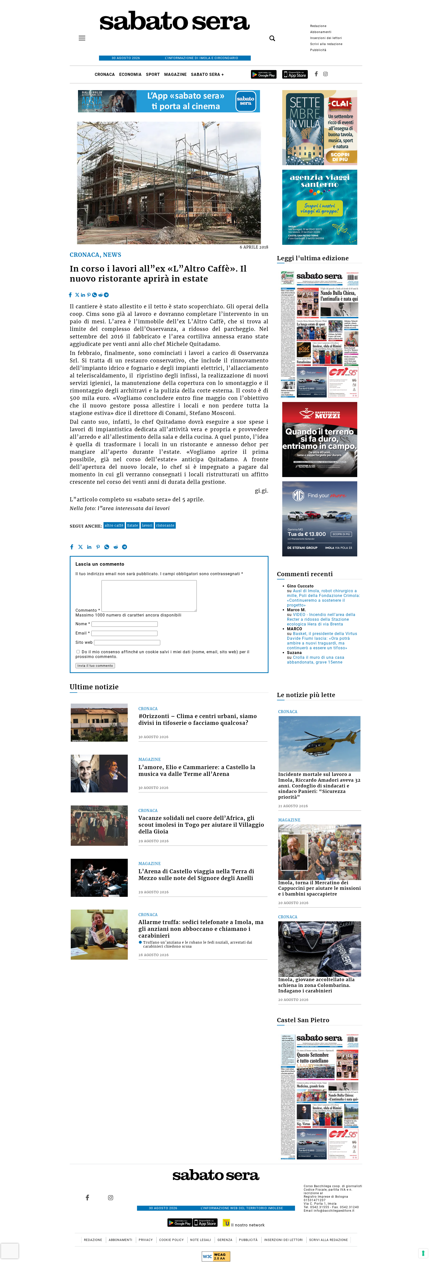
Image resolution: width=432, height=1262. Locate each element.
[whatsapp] (94, 293)
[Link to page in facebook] (87, 1197)
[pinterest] (88, 293)
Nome (83, 623)
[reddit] (100, 293)
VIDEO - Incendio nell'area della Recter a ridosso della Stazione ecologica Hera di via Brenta (321, 619)
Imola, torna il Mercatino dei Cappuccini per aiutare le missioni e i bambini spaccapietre (319, 888)
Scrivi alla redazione (326, 44)
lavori (147, 525)
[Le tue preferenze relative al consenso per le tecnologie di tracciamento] (423, 1253)
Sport (153, 74)
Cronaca (105, 74)
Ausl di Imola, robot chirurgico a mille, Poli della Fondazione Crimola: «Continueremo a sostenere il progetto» (323, 597)
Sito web (84, 642)
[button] (264, 35)
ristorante (165, 525)
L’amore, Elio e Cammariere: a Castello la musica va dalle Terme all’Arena (197, 770)
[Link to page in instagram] (111, 1197)
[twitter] (77, 293)
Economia (130, 74)
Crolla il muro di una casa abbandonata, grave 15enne (315, 660)
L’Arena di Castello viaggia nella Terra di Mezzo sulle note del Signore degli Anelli (196, 875)
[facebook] (71, 293)
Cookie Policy (172, 1240)
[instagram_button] (325, 74)
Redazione (318, 26)
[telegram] (106, 293)
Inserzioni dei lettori (326, 38)
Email (83, 633)
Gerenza (226, 1240)
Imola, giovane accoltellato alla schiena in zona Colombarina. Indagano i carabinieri (316, 985)
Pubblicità (318, 50)
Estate (132, 525)
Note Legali (201, 1240)
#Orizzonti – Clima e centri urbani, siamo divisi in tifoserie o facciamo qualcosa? (197, 719)
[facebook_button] (316, 74)
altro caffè (114, 525)
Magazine (175, 74)
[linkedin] (83, 293)
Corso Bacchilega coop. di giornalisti (333, 1186)
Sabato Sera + (207, 74)
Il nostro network (247, 1225)
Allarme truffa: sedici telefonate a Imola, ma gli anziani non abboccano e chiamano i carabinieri (201, 929)
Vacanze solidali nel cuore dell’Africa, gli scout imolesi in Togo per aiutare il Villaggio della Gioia (201, 825)
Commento (88, 610)
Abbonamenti (321, 32)
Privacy (146, 1240)
